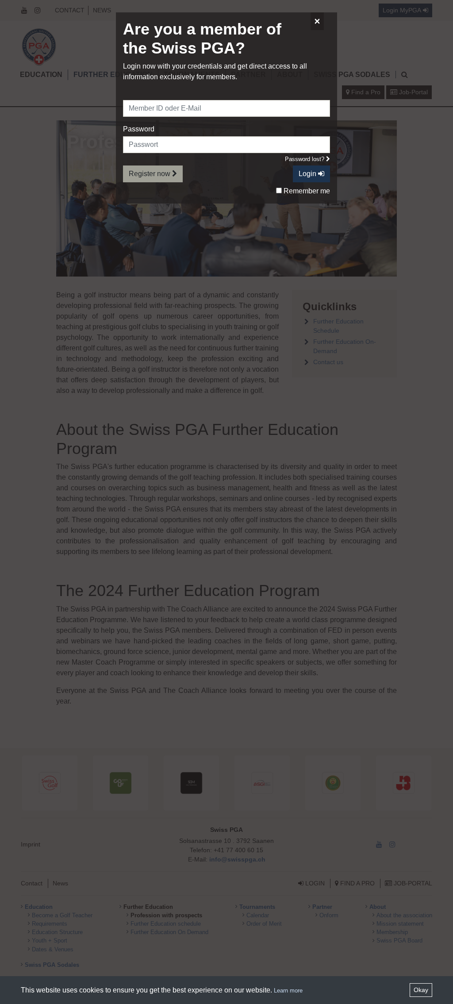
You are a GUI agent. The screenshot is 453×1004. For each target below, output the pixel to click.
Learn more (288, 990)
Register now (150, 173)
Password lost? (305, 159)
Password (138, 129)
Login (308, 173)
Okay (421, 989)
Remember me (306, 191)
